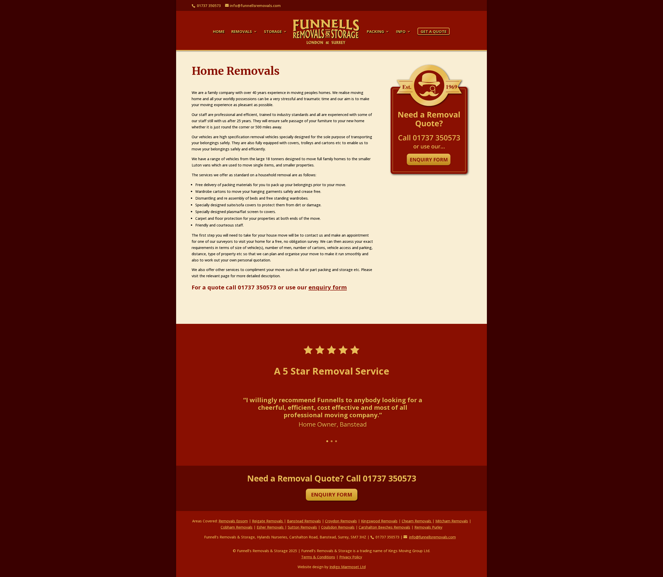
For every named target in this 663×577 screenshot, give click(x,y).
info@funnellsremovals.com (432, 537)
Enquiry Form (331, 494)
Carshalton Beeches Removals (384, 527)
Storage (273, 32)
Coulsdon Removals (338, 527)
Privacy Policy (350, 556)
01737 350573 (257, 287)
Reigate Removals (268, 520)
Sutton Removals (302, 527)
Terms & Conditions (318, 556)
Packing (375, 32)
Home (219, 32)
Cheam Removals (417, 520)
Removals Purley (428, 527)
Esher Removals (271, 527)
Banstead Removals (304, 520)
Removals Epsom (233, 520)
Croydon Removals (341, 520)
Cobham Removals (237, 527)
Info (401, 32)
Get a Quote (433, 31)
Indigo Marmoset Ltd (347, 566)
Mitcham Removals (451, 520)
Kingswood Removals (379, 520)
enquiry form (327, 287)
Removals (241, 32)
